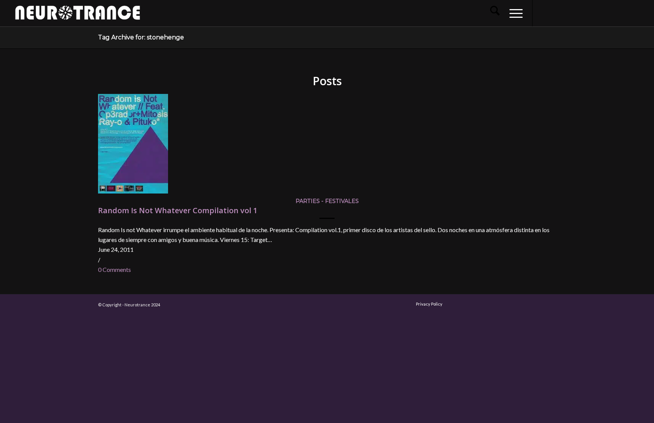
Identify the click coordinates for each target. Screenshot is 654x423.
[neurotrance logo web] (77, 17)
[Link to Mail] (601, 13)
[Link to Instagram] (555, 13)
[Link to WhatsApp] (612, 13)
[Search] (495, 13)
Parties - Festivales (327, 201)
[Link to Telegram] (623, 13)
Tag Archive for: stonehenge (141, 37)
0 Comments (114, 269)
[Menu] (514, 13)
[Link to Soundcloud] (589, 13)
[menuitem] (495, 13)
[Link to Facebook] (544, 13)
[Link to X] (578, 13)
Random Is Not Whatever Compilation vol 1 (177, 210)
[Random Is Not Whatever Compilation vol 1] (133, 191)
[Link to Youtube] (567, 13)
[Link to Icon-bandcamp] (635, 13)
